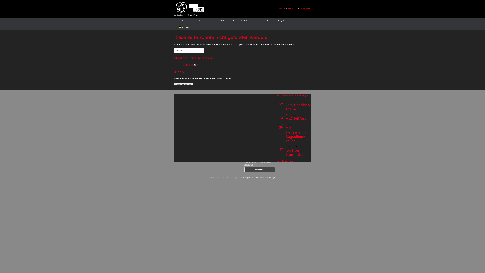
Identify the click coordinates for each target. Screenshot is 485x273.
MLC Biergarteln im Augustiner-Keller (297, 134)
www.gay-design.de (250, 178)
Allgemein (188, 64)
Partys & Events (200, 21)
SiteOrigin (271, 178)
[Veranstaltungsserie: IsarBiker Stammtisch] (297, 147)
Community (264, 21)
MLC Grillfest (296, 119)
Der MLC (220, 21)
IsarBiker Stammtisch (296, 152)
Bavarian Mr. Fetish (241, 21)
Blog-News (282, 21)
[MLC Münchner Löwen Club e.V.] (190, 7)
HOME (181, 21)
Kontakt (282, 8)
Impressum (293, 8)
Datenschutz (305, 8)
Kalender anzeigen (285, 161)
